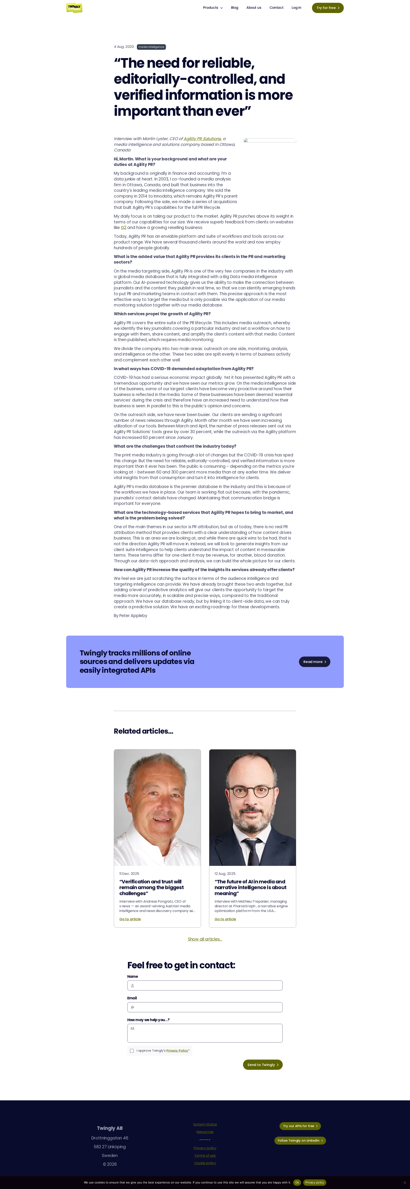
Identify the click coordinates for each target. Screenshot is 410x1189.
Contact (276, 7)
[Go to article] (157, 838)
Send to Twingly (261, 1064)
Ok (297, 1182)
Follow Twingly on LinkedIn (298, 1140)
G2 (123, 227)
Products (210, 7)
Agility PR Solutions (202, 139)
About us (253, 7)
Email (132, 998)
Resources (205, 1131)
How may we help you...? (148, 1020)
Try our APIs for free (298, 1126)
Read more (313, 661)
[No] (405, 1182)
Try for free (326, 7)
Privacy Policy (177, 1050)
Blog (234, 7)
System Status (205, 1124)
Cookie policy (205, 1163)
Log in (296, 7)
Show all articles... (205, 939)
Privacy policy (205, 1148)
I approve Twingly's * (163, 1050)
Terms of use (205, 1155)
